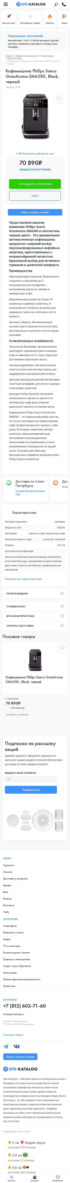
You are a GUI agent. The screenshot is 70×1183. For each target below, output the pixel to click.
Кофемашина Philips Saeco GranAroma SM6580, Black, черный (34, 679)
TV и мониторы (11, 946)
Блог (5, 892)
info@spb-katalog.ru (13, 1014)
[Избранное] (59, 99)
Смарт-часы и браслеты (17, 966)
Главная (9, 55)
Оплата (7, 872)
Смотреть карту (13, 1034)
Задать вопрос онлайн (35, 212)
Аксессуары (10, 972)
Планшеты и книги (13, 932)
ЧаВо (6, 912)
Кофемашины (47, 55)
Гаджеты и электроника (27, 55)
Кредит (7, 885)
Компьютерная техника (16, 952)
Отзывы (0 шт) (16, 606)
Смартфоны (10, 926)
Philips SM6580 (14, 58)
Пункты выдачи (17, 593)
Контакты (8, 905)
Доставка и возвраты (15, 878)
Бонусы (7, 898)
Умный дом (9, 986)
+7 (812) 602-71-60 (24, 1006)
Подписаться (31, 790)
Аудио (7, 939)
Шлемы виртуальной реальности (21, 979)
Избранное (58, 1181)
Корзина (35, 1181)
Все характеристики (20, 616)
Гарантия (8, 865)
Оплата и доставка (20, 625)
